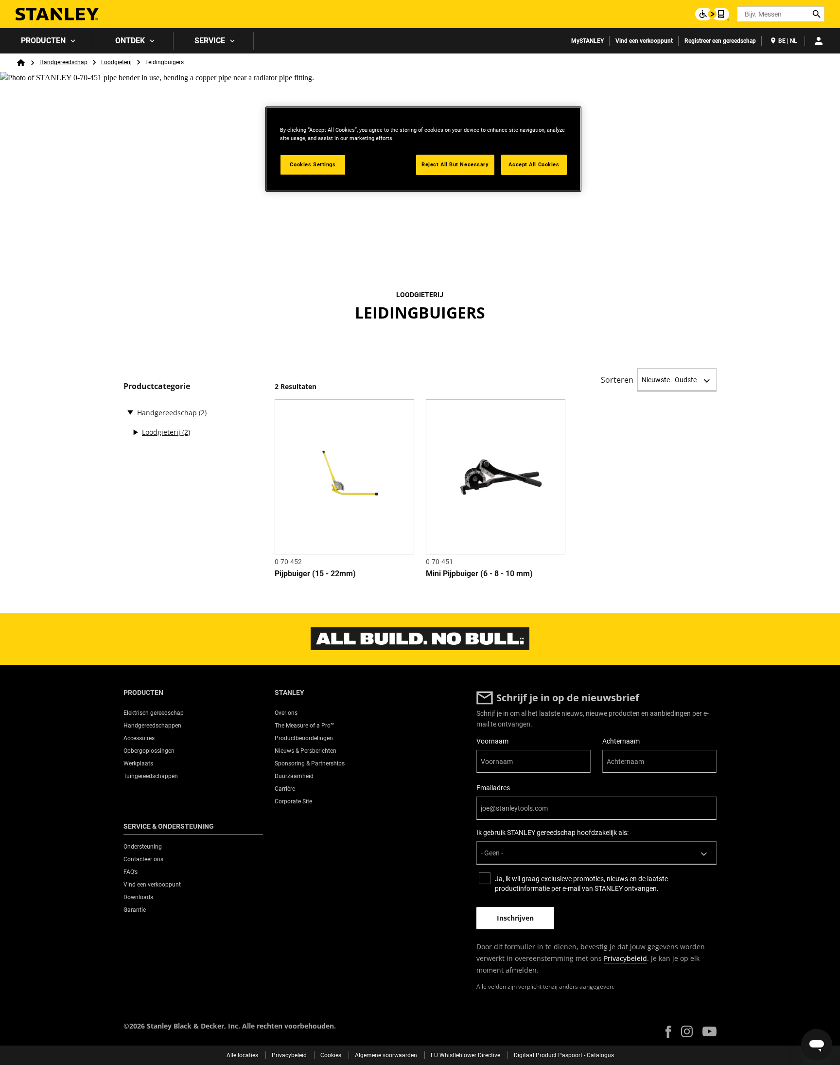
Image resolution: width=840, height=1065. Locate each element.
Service (209, 40)
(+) (135, 432)
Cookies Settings (312, 164)
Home (21, 63)
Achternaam (621, 741)
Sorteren (617, 380)
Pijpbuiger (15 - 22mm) (315, 573)
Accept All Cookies (533, 164)
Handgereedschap (63, 62)
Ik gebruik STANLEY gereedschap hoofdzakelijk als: (552, 832)
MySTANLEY (587, 40)
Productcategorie (156, 386)
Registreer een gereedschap (720, 40)
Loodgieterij (116, 62)
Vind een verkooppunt (644, 40)
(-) (130, 412)
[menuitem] (47, 40)
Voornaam (492, 741)
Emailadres (493, 788)
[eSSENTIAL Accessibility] (712, 14)
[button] (668, 1032)
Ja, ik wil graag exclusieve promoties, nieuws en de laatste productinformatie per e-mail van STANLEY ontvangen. (581, 883)
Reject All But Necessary (455, 164)
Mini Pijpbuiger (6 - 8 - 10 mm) (479, 573)
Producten (43, 40)
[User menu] (818, 41)
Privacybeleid (625, 958)
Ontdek (130, 40)
